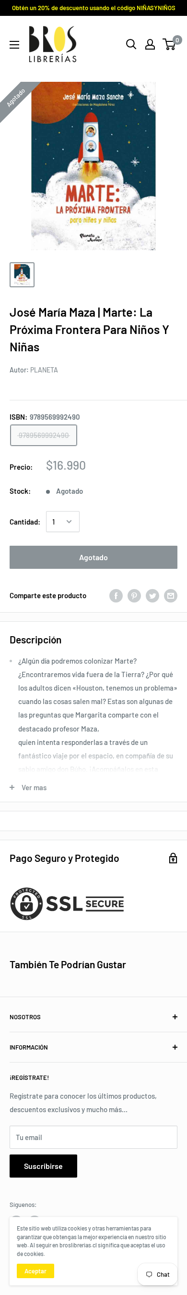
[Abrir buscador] (131, 44)
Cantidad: (25, 521)
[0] (169, 44)
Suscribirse (43, 1165)
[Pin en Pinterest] (134, 595)
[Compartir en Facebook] (116, 595)
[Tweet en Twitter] (152, 595)
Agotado (93, 557)
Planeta (44, 370)
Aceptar (35, 1271)
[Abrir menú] (14, 45)
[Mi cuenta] (150, 44)
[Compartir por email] (170, 595)
